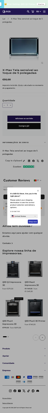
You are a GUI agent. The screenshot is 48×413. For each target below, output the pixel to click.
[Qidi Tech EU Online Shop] (7, 11)
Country (15, 212)
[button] (38, 191)
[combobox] (19, 216)
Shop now (33, 222)
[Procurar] (28, 11)
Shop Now (41, 4)
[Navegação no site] (44, 12)
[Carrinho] (32, 11)
